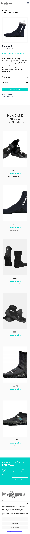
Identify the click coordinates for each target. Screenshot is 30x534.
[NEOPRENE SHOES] (15, 401)
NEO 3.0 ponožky (15, 284)
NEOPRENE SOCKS (15, 392)
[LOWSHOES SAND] (15, 131)
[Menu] (28, 3)
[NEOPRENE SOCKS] (15, 347)
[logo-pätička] (6, 3)
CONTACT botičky (15, 338)
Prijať (15, 519)
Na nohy (6, 10)
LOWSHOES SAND (15, 176)
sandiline (15, 170)
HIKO (15, 278)
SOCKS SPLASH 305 (15, 230)
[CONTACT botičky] (15, 293)
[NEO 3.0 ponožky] (15, 239)
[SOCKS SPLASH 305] (15, 185)
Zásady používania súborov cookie (14, 531)
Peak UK (15, 386)
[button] (27, 503)
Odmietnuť (15, 523)
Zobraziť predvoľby (15, 527)
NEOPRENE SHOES (15, 446)
